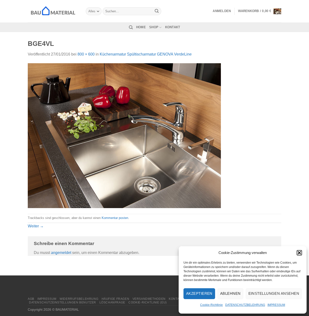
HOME (141, 27)
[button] (299, 252)
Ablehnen (230, 293)
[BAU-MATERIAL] (53, 11)
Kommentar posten (115, 218)
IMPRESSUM (276, 305)
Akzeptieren (199, 293)
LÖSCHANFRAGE (112, 302)
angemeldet (61, 253)
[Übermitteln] (157, 11)
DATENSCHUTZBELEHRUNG (245, 305)
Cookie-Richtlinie (211, 305)
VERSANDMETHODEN (149, 299)
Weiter (36, 226)
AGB (31, 299)
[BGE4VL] (124, 135)
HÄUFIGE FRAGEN (115, 299)
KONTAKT (172, 27)
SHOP (153, 27)
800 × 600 (86, 54)
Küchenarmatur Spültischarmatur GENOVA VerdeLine (146, 54)
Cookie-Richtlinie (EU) (147, 302)
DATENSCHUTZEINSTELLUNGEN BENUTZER (62, 302)
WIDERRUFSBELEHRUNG (79, 299)
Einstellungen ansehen (273, 293)
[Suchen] (131, 27)
